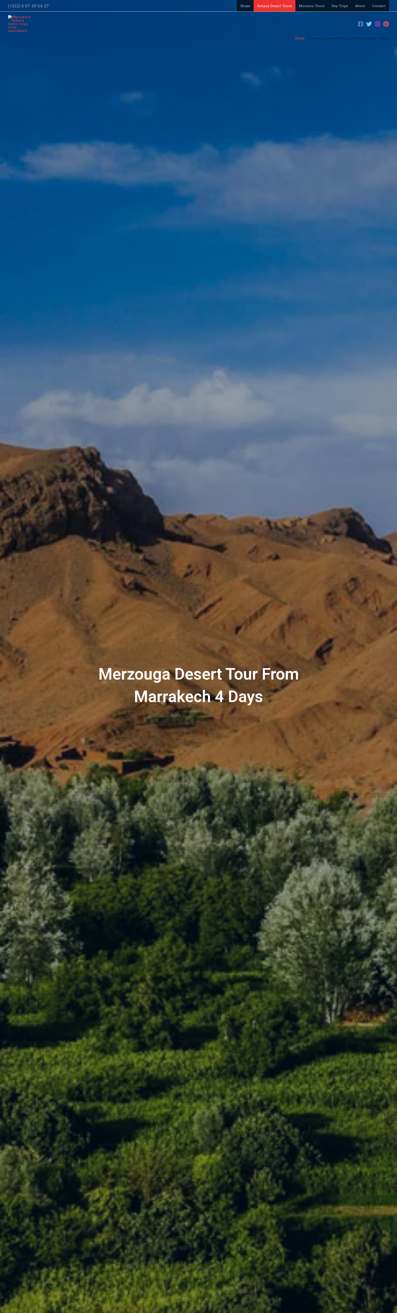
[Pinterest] (386, 24)
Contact (379, 5)
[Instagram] (377, 24)
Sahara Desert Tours (274, 5)
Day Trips (340, 5)
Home (245, 5)
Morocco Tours (312, 5)
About (360, 5)
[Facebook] (360, 24)
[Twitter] (369, 24)
